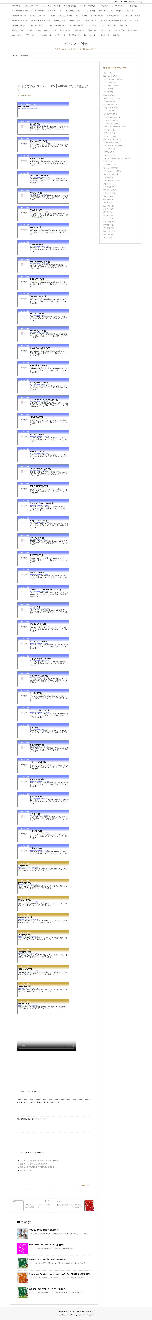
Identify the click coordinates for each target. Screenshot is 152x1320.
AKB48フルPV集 (109, 82)
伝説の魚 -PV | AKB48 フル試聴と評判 (44, 1230)
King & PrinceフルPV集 (111, 117)
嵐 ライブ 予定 (26, 1170)
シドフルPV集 (108, 177)
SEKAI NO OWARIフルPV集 (113, 146)
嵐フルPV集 (107, 73)
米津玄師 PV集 (108, 234)
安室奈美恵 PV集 (109, 187)
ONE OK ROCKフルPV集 (112, 139)
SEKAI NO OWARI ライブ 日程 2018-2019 (37, 1167)
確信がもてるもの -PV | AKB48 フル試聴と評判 (48, 1259)
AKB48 (86, 1185)
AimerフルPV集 (108, 95)
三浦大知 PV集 (108, 206)
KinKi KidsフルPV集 (110, 120)
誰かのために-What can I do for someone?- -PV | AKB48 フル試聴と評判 (59, 1274)
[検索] (140, 2)
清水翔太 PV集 (108, 215)
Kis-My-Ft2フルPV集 (111, 124)
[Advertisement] (53, 73)
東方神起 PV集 (108, 225)
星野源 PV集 (107, 212)
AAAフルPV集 (108, 89)
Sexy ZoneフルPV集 (110, 108)
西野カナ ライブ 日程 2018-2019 (33, 1164)
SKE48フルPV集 (109, 149)
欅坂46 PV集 (108, 238)
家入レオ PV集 (108, 196)
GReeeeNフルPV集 (110, 104)
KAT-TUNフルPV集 (110, 114)
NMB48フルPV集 (109, 136)
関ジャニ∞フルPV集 (110, 76)
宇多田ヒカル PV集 (110, 190)
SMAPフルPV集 (109, 152)
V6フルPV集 (107, 161)
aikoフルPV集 (108, 92)
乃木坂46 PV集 (108, 228)
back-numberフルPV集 (111, 98)
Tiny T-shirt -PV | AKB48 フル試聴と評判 (46, 1245)
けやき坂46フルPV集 (110, 174)
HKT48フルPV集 (109, 111)
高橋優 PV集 (107, 203)
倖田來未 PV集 (108, 199)
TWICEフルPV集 (109, 155)
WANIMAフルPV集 (110, 165)
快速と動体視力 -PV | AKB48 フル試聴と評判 (47, 1289)
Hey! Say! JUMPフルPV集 (112, 79)
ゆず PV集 (107, 184)
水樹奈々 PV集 (108, 209)
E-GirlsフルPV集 (109, 101)
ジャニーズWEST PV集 (111, 180)
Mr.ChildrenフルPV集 (111, 85)
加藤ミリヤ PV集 (109, 193)
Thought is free (88, 1315)
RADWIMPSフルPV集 (111, 143)
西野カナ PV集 (108, 218)
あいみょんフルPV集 (110, 168)
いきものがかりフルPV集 (112, 171)
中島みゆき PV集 (109, 222)
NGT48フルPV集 (109, 133)
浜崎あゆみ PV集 (109, 231)
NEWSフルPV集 (109, 130)
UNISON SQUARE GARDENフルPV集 (116, 158)
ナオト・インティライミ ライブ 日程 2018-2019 (39, 1160)
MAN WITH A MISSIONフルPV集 (115, 127)
